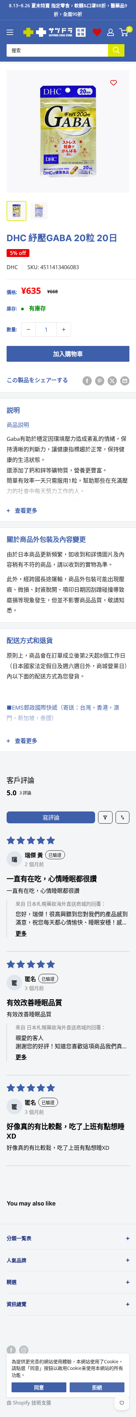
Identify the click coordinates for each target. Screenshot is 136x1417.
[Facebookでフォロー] (11, 1350)
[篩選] (105, 817)
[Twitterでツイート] (112, 380)
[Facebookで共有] (87, 380)
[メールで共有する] (124, 380)
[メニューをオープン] (10, 32)
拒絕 (97, 1387)
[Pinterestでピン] (99, 380)
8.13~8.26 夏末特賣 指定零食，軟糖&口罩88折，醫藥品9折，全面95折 (68, 9)
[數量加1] (64, 329)
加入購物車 (68, 354)
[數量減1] (28, 329)
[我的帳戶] (110, 32)
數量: (12, 329)
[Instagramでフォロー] (23, 1350)
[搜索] (116, 50)
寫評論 (51, 817)
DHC (12, 267)
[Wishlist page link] (97, 32)
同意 (39, 1387)
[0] (124, 32)
